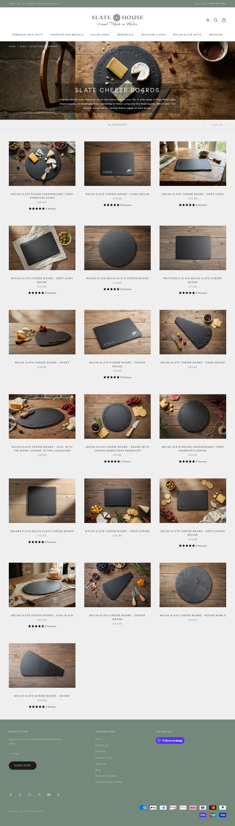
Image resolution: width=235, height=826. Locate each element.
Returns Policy (103, 757)
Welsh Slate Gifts (187, 34)
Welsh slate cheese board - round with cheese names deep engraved (117, 449)
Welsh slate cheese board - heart (42, 362)
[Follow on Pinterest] (39, 795)
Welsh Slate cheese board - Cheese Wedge (117, 617)
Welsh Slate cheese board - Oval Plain (42, 615)
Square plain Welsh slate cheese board (42, 531)
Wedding (216, 34)
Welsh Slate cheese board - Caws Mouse (117, 194)
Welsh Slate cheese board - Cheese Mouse (117, 364)
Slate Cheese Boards (43, 46)
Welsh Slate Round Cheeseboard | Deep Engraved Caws (42, 196)
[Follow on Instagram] (30, 795)
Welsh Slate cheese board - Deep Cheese (117, 531)
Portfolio (100, 751)
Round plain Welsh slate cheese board (117, 278)
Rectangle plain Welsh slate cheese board (193, 280)
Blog (98, 770)
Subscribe (22, 765)
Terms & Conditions (106, 776)
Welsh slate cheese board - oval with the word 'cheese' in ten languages (42, 449)
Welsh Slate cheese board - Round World (193, 615)
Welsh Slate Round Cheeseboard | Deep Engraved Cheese (193, 449)
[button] (42, 208)
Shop (23, 46)
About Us (100, 764)
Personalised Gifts (27, 34)
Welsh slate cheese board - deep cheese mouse (192, 533)
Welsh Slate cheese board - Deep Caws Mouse (42, 280)
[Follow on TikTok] (58, 795)
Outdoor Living (153, 34)
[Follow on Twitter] (20, 795)
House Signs (100, 34)
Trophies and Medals (67, 34)
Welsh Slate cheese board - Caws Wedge (192, 362)
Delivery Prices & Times (108, 782)
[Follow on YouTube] (49, 795)
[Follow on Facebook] (10, 795)
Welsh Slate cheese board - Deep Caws (193, 194)
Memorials (125, 34)
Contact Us (101, 745)
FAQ (97, 739)
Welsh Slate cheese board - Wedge (42, 696)
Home (12, 46)
